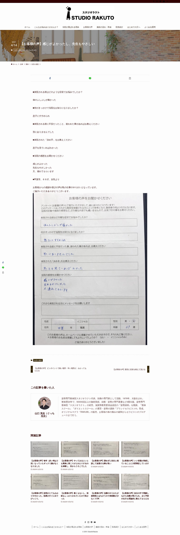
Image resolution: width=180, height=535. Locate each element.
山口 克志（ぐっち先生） (44, 414)
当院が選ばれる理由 (74, 527)
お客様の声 (88, 527)
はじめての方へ (128, 527)
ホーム (36, 527)
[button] (50, 78)
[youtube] (164, 1)
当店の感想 (17, 50)
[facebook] (153, 1)
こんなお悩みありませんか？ (52, 527)
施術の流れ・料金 (102, 527)
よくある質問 (141, 527)
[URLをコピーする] (129, 78)
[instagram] (157, 1)
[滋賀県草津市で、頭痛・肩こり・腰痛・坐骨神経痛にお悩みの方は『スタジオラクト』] (90, 14)
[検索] (167, 1)
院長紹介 (115, 527)
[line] (160, 1)
